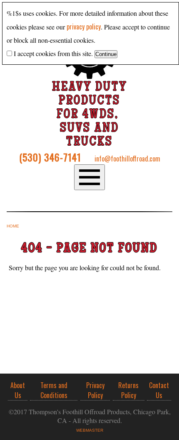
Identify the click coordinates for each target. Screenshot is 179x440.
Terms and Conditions (53, 390)
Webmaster (89, 430)
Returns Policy (128, 390)
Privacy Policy (95, 390)
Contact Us (159, 390)
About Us (17, 390)
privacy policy (84, 27)
